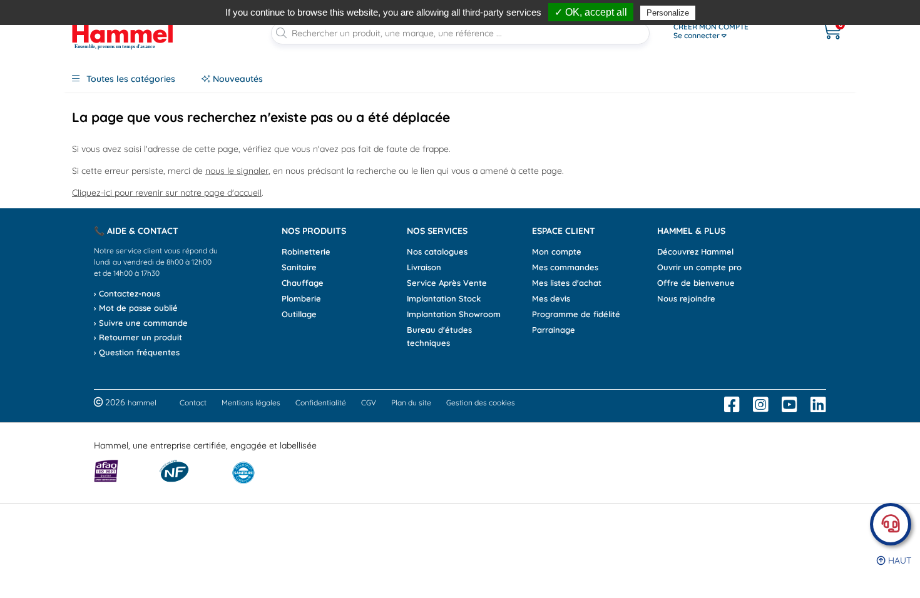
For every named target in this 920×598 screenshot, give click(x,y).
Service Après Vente (447, 283)
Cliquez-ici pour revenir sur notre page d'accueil (167, 192)
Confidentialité (320, 402)
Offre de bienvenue (696, 283)
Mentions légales (251, 402)
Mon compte (556, 251)
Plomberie (301, 298)
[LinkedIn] (818, 404)
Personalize (668, 13)
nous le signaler (236, 170)
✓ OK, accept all (591, 12)
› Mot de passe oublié (136, 308)
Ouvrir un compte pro (699, 267)
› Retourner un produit (138, 337)
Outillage (299, 314)
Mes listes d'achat (566, 283)
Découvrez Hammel (695, 251)
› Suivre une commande (141, 323)
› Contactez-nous (127, 293)
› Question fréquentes (137, 352)
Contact (193, 402)
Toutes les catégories (129, 78)
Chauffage (303, 283)
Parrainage (553, 330)
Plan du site (411, 402)
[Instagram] (761, 404)
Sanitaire (299, 267)
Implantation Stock (444, 298)
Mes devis (551, 298)
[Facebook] (732, 404)
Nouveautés (236, 78)
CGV (368, 402)
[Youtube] (789, 404)
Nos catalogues (437, 251)
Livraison (424, 267)
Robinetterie (306, 251)
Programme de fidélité (576, 314)
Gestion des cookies (480, 402)
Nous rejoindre (686, 298)
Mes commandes (565, 267)
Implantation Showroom (454, 314)
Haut (898, 560)
